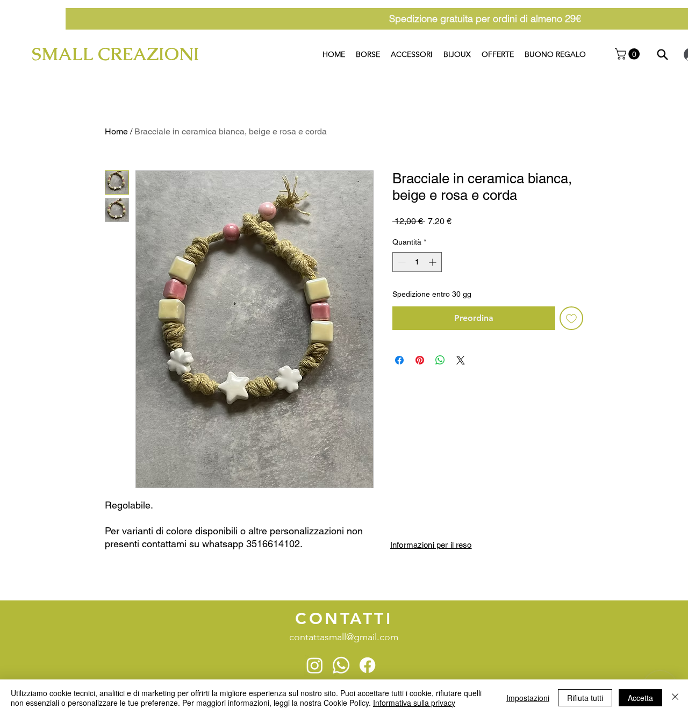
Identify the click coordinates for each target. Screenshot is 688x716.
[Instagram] (314, 665)
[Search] (662, 54)
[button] (628, 54)
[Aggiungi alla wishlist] (571, 318)
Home (116, 131)
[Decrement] (400, 262)
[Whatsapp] (341, 665)
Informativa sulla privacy (414, 702)
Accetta (640, 697)
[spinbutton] (417, 262)
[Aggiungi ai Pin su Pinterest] (419, 360)
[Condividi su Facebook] (399, 360)
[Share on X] (460, 360)
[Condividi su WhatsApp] (440, 360)
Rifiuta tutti (585, 697)
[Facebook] (367, 665)
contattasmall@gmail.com (343, 637)
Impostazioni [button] (527, 697)
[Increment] (433, 262)
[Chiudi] (675, 697)
